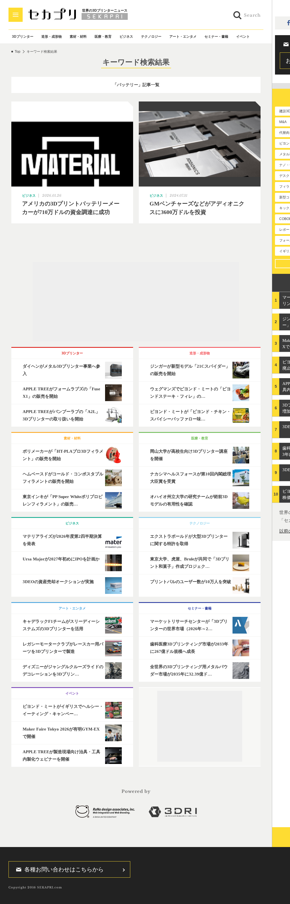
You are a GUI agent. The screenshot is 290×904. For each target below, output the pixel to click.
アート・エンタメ (183, 37)
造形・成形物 (51, 37)
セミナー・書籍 (216, 37)
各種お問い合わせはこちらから (64, 869)
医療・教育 (103, 37)
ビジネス (126, 37)
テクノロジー (151, 37)
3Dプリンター (22, 37)
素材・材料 (78, 37)
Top (17, 52)
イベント (243, 37)
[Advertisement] (136, 301)
